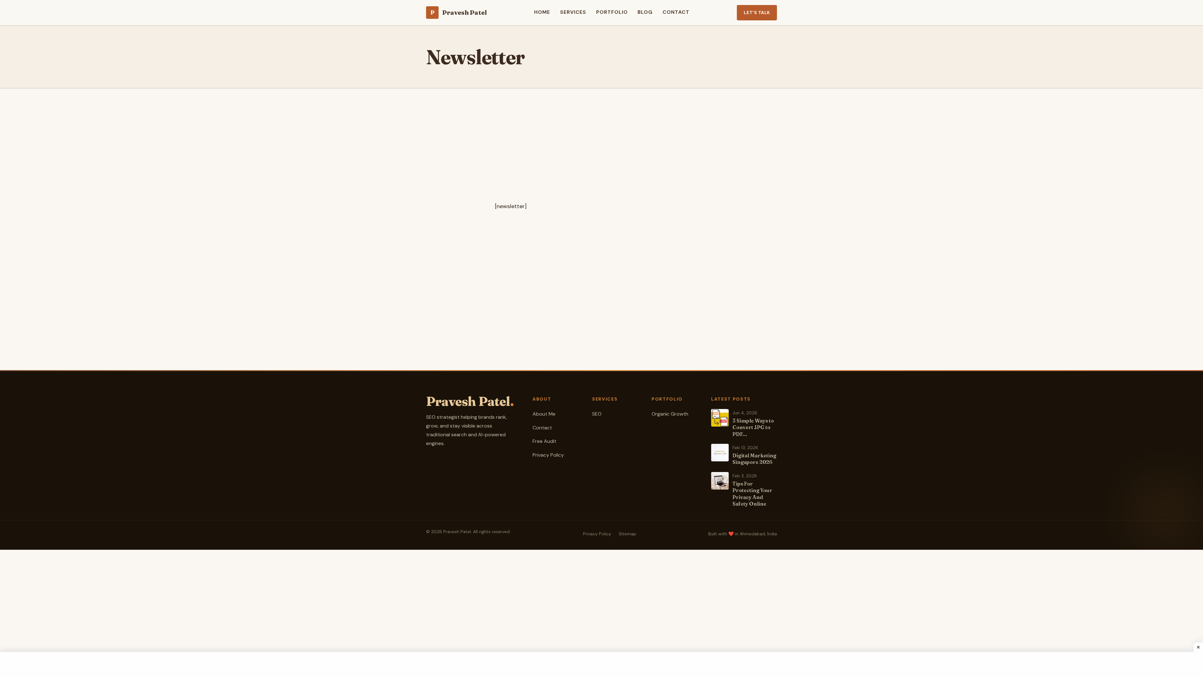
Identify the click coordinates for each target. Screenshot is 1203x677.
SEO (597, 414)
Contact (676, 12)
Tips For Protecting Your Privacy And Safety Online (752, 493)
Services (573, 12)
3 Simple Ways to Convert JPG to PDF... (753, 427)
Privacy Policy (548, 455)
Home (542, 12)
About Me (544, 414)
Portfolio (612, 12)
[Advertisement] (601, 157)
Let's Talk (757, 12)
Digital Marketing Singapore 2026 (754, 458)
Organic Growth (670, 414)
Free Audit (544, 441)
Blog (645, 12)
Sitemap (627, 534)
